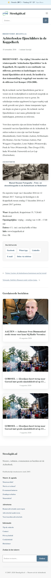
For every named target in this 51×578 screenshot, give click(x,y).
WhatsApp (23, 250)
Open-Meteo (39, 2)
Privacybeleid (8, 535)
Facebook (11, 250)
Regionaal (21, 34)
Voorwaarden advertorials (12, 517)
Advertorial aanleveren (11, 513)
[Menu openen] (46, 13)
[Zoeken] (45, 20)
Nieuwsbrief (7, 498)
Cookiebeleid (7, 539)
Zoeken (42, 558)
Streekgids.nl (17, 13)
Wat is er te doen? (9, 486)
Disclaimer (7, 543)
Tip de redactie (8, 527)
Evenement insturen (10, 490)
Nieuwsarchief (8, 482)
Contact (5, 531)
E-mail (10, 256)
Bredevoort (9, 34)
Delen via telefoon (24, 256)
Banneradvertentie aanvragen (14, 509)
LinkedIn (35, 250)
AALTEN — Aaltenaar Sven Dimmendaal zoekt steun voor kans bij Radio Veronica (25, 333)
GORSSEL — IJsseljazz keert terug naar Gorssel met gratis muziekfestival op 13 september (25, 380)
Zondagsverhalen (9, 494)
